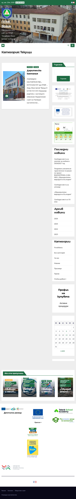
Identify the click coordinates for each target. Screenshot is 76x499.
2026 (56, 219)
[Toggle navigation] (73, 45)
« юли (62, 351)
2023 (56, 234)
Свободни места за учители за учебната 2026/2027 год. (61, 161)
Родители (45, 383)
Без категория (59, 253)
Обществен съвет (20, 490)
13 (66, 335)
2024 (56, 229)
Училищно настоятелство (9, 495)
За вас (56, 258)
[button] (68, 45)
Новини (57, 263)
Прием (56, 274)
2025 (56, 224)
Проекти (29, 67)
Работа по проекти (27, 385)
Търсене (58, 65)
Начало (3, 490)
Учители (8, 385)
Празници (58, 268)
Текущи (36, 67)
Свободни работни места (10, 383)
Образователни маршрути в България (28, 381)
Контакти (10, 490)
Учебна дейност (60, 279)
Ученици (44, 385)
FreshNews (58, 247)
